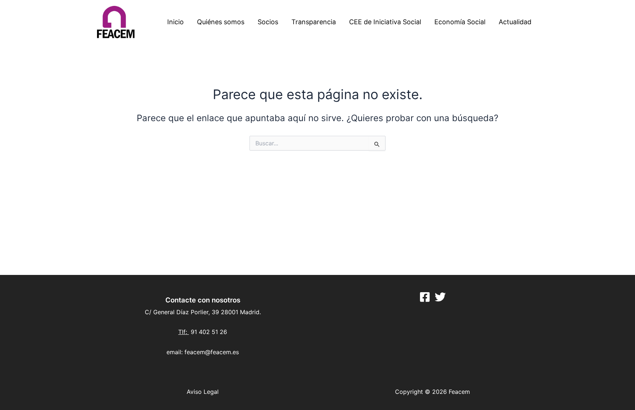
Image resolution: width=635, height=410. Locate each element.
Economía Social (459, 22)
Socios (268, 22)
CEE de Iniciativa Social (385, 22)
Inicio (175, 22)
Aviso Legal (203, 391)
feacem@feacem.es (211, 352)
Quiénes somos (220, 22)
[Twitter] (440, 296)
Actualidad (515, 22)
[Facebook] (424, 296)
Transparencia (313, 22)
